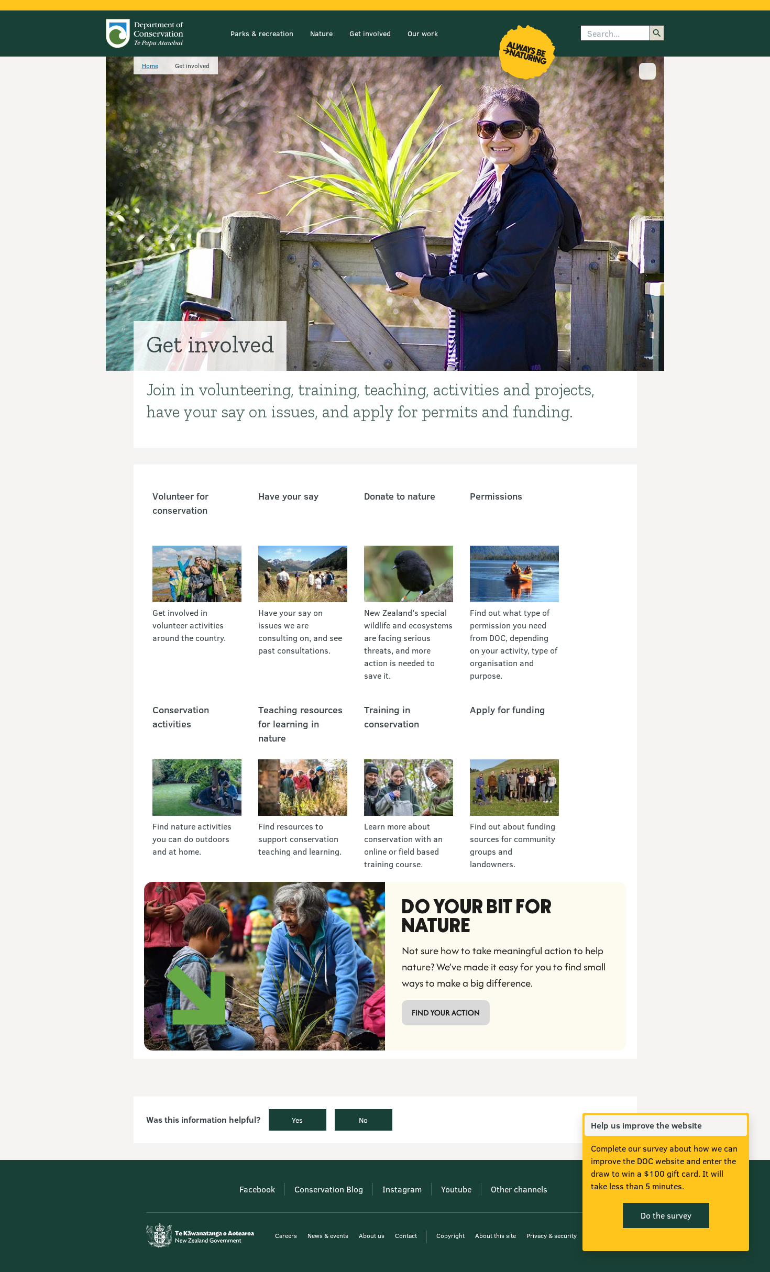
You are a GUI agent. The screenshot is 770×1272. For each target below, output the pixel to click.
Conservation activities (180, 716)
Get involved (370, 33)
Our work (423, 33)
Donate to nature (399, 496)
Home (150, 65)
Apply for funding (507, 709)
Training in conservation (391, 716)
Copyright (450, 1235)
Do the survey (666, 1215)
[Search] (657, 33)
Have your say (288, 496)
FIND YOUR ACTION (445, 1012)
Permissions (496, 496)
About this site (495, 1235)
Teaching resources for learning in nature (300, 723)
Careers (286, 1235)
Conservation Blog (328, 1188)
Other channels (519, 1188)
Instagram (402, 1188)
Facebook (257, 1188)
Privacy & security (551, 1235)
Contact (406, 1235)
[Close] (738, 1125)
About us (371, 1235)
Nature (321, 33)
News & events (327, 1235)
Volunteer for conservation (180, 503)
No (363, 1120)
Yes (297, 1120)
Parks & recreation (261, 33)
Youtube (456, 1188)
